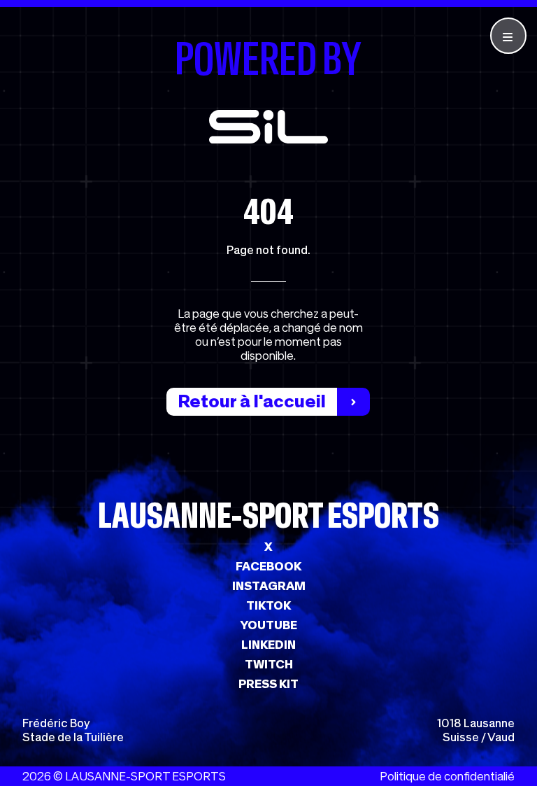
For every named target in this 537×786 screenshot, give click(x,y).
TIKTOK (268, 605)
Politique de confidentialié (447, 776)
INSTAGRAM (269, 586)
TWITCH (269, 664)
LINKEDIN (268, 645)
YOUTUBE (268, 625)
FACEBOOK (268, 566)
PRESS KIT (268, 684)
